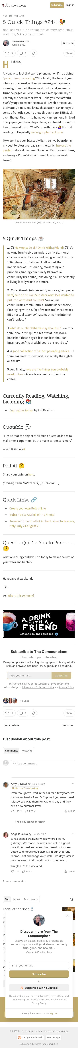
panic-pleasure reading (19, 78)
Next (66, 725)
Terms (47, 1031)
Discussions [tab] (31, 899)
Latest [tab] (16, 899)
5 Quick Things (13, 16)
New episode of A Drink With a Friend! (39, 248)
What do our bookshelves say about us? (35, 328)
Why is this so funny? (21, 595)
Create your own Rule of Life (27, 508)
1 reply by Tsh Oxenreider (30, 821)
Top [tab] (7, 899)
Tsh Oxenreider (20, 41)
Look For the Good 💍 (18, 909)
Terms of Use (56, 996)
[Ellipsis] (73, 784)
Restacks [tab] (27, 750)
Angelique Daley (21, 834)
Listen (70, 43)
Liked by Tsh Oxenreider (26, 788)
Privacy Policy (39, 1003)
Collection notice (60, 1031)
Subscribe (57, 5)
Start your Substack (31, 1037)
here (10, 295)
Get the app (53, 1037)
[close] (67, 916)
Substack (24, 1043)
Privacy (38, 1031)
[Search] (71, 899)
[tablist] (18, 750)
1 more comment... (14, 881)
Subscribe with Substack (41, 987)
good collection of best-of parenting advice (41, 351)
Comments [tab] (11, 750)
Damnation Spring (21, 410)
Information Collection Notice (46, 999)
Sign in (70, 5)
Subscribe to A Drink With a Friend (31, 515)
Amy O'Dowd (19, 783)
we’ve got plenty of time (47, 132)
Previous (14, 725)
